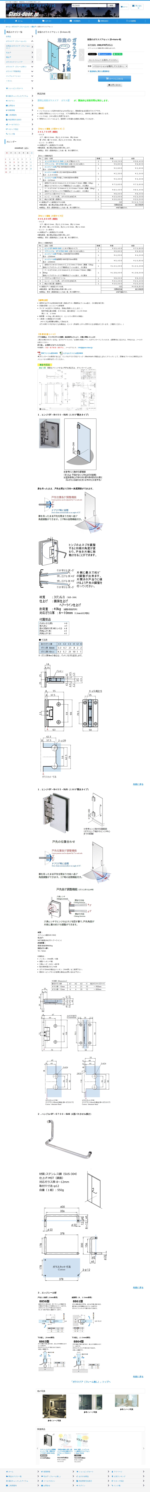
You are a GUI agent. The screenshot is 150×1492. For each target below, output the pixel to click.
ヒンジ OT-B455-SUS (53, 248)
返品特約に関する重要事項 (99, 71)
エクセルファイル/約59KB (73, 353)
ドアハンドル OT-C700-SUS (56, 164)
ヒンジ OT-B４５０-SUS (54, 161)
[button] (131, 21)
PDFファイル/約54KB (49, 353)
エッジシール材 (50, 167)
